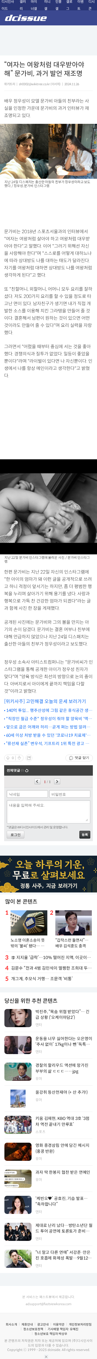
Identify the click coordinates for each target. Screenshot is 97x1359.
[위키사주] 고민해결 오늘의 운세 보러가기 (45, 701)
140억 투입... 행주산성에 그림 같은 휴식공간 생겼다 (49, 710)
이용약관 (58, 1324)
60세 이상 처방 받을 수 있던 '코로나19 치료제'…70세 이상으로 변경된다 (48, 735)
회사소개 (11, 1324)
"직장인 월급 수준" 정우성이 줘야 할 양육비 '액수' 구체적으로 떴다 (47, 719)
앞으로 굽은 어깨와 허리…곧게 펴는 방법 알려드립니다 (48, 727)
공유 (29, 758)
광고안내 (43, 1324)
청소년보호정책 (33, 1329)
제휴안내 (27, 1324)
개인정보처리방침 (80, 1324)
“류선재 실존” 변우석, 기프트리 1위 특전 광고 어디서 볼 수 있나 (47, 744)
